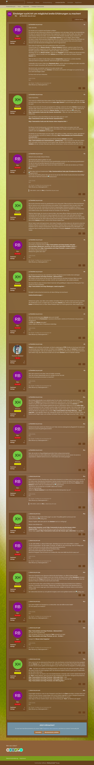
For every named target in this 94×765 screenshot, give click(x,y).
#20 (84, 690)
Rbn (16, 16)
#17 (84, 601)
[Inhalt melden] (79, 88)
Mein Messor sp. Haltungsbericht (38, 84)
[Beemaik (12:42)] (8, 750)
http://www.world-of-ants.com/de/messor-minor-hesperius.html (47, 121)
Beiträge (12, 43)
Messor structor (45, 47)
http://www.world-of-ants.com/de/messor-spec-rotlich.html (58, 531)
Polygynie (61, 52)
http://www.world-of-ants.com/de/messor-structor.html (45, 112)
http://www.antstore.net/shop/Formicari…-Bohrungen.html (46, 677)
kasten (30, 304)
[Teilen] (85, 19)
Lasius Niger (52, 37)
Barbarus (31, 484)
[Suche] (85, 2)
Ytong (40, 579)
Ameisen (49, 70)
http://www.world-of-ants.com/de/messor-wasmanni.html (46, 118)
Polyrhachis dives (54, 63)
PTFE (31, 322)
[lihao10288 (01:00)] (21, 750)
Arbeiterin (42, 130)
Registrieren (78, 2)
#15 (84, 540)
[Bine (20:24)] (10, 750)
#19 (84, 659)
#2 (84, 94)
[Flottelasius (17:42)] (16, 750)
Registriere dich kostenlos (50, 728)
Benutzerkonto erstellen (52, 732)
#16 (84, 572)
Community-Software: (47, 763)
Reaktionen (13, 41)
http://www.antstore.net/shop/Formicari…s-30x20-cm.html (58, 248)
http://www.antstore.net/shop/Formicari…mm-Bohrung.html (46, 680)
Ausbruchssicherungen (35, 295)
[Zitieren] (84, 88)
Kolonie (59, 37)
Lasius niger (56, 102)
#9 (84, 370)
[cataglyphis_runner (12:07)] (13, 750)
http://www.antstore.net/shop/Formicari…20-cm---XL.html (46, 636)
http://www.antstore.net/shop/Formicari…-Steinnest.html (45, 276)
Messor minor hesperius (35, 527)
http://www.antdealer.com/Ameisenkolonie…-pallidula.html (46, 140)
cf (36, 159)
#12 (84, 450)
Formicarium (43, 319)
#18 (84, 627)
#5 (84, 239)
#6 (84, 271)
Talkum (38, 322)
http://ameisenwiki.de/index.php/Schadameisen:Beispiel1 (66, 171)
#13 (84, 476)
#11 (84, 424)
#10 (84, 397)
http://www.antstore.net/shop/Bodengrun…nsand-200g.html (46, 286)
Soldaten (31, 144)
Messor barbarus (57, 47)
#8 (84, 344)
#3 (84, 153)
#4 (84, 200)
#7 (84, 314)
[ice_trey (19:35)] (18, 750)
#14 (84, 513)
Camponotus (59, 59)
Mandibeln (76, 577)
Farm (53, 634)
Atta (83, 102)
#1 (84, 24)
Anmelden (70, 2)
